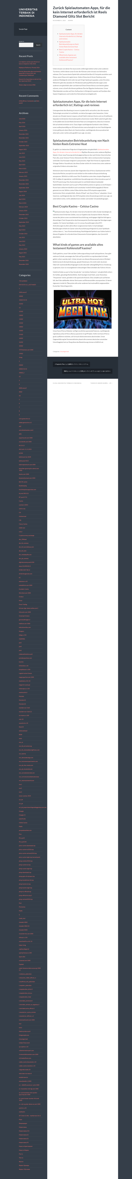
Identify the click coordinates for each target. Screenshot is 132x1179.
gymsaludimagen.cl (24, 619)
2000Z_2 (21, 373)
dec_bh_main (22, 551)
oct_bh (21, 799)
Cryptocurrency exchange (26, 535)
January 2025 (23, 176)
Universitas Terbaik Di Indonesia (28, 12)
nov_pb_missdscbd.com (25, 769)
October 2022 (23, 233)
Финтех (21, 1161)
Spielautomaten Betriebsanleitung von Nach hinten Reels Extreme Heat (69, 44)
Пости (21, 1154)
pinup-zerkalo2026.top (26, 899)
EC (20, 577)
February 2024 (23, 207)
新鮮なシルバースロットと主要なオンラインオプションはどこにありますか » (87, 371)
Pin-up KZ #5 (23, 842)
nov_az (21, 742)
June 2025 (22, 157)
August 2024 (23, 191)
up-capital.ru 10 (23, 1046)
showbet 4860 (23, 922)
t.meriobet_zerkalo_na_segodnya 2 (29, 1004)
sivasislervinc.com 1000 (26, 933)
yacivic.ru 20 (22, 1108)
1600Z (21, 338)
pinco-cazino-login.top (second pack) (29, 857)
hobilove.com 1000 (24, 623)
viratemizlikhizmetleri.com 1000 (28, 1054)
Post (20, 903)
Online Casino (23, 822)
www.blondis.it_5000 (25, 1081)
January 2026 (23, 130)
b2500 (21, 453)
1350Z (21, 323)
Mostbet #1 (22, 700)
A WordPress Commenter (26, 101)
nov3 (20, 792)
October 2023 (23, 218)
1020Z (21, 304)
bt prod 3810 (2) (24, 493)
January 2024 (23, 210)
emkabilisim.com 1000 (25, 585)
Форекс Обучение (24, 1169)
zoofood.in (22, 1112)
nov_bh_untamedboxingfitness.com (29, 750)
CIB (20, 520)
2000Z (21, 365)
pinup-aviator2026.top (25, 861)
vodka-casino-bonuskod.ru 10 (27, 1062)
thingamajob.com (24, 1035)
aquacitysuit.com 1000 (26, 438)
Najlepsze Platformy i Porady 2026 (29, 67)
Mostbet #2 (22, 704)
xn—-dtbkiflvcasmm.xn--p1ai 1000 (29, 1085)
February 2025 (23, 172)
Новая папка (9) (24, 1142)
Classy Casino (23, 524)
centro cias (22, 508)
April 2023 (22, 230)
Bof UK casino (23, 482)
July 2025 (22, 153)
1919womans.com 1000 (26, 350)
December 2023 (24, 214)
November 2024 (24, 184)
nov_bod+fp (22, 753)
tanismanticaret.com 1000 (27, 1020)
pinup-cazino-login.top (25, 868)
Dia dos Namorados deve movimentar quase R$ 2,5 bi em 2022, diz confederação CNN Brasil (30, 73)
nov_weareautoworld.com (26, 780)
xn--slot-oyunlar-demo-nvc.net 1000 (29, 1104)
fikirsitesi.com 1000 (25, 593)
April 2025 (22, 164)
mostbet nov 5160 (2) (25, 711)
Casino (21, 501)
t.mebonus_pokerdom (25, 974)
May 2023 (22, 226)
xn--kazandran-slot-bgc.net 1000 (28, 1089)
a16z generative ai (24, 418)
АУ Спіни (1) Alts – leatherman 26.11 (30, 1115)
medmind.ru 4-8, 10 (24, 681)
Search (21, 41)
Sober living (22, 945)
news (20, 738)
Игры (20, 1119)
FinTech (21, 597)
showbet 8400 (23, 930)
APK (20, 434)
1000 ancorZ (23, 292)
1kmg (20, 357)
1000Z (21, 296)
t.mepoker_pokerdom (25, 985)
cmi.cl (20, 531)
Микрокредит (23, 1123)
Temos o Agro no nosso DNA (27, 85)
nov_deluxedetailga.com (26, 757)
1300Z (21, 315)
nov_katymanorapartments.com (28, 761)
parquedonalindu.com (25, 830)
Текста (21, 1158)
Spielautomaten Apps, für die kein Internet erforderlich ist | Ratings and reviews (71, 36)
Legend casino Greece (25, 673)
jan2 (20, 642)
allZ (20, 426)
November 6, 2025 (59, 20)
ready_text (22, 918)
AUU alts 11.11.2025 (25, 449)
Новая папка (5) (24, 1138)
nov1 (20, 784)
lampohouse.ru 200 (24, 669)
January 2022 (23, 249)
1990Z (21, 353)
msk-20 (21, 719)
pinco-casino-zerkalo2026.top (28, 853)
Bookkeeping (23, 486)
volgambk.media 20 (24, 1069)
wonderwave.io (23, 1077)
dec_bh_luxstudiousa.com (26, 547)
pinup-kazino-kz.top (25, 884)
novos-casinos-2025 (25, 796)
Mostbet (21, 696)
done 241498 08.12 (25, 566)
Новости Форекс (24, 1150)
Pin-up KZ (22, 838)
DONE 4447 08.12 (24, 570)
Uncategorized (23, 1039)
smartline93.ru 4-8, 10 (25, 941)
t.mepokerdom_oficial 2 (26, 989)
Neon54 (21, 727)
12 (20, 307)
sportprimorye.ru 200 (25, 953)
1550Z (21, 334)
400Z (20, 392)
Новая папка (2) (24, 1135)
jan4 (20, 646)
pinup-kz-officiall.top (25, 891)
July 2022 (22, 237)
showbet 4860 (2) (24, 926)
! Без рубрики (23, 281)
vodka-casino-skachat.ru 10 (27, 1066)
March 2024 (22, 203)
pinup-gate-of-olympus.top (27, 876)
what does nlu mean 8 (25, 1073)
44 (20, 396)
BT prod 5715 (23, 497)
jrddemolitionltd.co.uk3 (26, 654)
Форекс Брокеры (24, 1165)
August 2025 (23, 149)
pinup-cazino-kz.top (24, 865)
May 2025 (22, 161)
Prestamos (22, 907)
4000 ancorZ (23, 388)
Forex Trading (23, 604)
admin (70, 20)
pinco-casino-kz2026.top (26, 849)
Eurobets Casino (24, 589)
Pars (20, 834)
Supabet (21, 964)
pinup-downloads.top (25, 872)
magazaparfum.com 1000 (26, 677)
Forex (20, 600)
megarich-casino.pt (24, 685)
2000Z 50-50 (23, 369)
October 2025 (23, 142)
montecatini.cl (23, 692)
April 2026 (22, 126)
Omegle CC (22, 815)
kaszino (21, 662)
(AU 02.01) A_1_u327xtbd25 (27, 284)
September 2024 (24, 187)
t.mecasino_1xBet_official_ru (27, 978)
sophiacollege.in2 (24, 949)
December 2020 (24, 260)
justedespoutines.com (25, 658)
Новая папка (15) (24, 1131)
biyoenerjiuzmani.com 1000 (27, 478)
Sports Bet (22, 956)
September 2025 (24, 145)
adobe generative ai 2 (25, 422)
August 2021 (23, 253)
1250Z (21, 311)
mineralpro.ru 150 (24, 688)
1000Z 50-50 (23, 300)
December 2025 (24, 134)
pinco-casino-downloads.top (27, 845)
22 (20, 376)
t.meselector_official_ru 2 (26, 1016)
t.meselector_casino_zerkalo (27, 1012)
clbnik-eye (22, 528)
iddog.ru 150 (22, 635)
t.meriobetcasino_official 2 (27, 1008)
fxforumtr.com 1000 (25, 612)
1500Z (21, 330)
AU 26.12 (22, 445)
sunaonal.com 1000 (24, 960)
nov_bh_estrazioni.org (25, 746)
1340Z (21, 319)
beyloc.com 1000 (24, 474)
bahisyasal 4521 (24, 461)
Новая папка (23, 1127)
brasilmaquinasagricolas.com (27, 489)
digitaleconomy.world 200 (26, 562)
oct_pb (21, 803)
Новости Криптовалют (26, 1146)
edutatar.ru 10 (23, 581)
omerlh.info (22, 819)
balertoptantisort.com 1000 (27, 464)
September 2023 (24, 222)
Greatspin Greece (24, 616)
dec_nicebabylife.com (25, 554)
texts (20, 1027)
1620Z (21, 342)
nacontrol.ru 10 (23, 723)
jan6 (20, 650)
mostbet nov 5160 (24, 708)
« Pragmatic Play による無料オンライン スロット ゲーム (71, 364)
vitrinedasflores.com (25, 1058)
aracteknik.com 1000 (25, 441)
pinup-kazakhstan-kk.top (26, 880)
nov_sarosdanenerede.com (27, 773)
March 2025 (22, 168)
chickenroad (22, 516)
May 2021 (22, 256)
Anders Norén (102, 383)
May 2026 (22, 122)
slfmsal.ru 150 (23, 937)
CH (20, 512)
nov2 (20, 788)
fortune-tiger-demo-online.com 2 (28, 608)
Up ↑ (110, 383)
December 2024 (24, 180)
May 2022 (22, 245)
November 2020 (24, 264)
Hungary (21, 631)
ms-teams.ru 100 (24, 715)
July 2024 (22, 195)
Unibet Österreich (24, 1043)
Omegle (21, 811)
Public (21, 911)
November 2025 (24, 138)
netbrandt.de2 (23, 731)
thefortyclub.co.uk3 (24, 1031)
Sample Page (23, 29)
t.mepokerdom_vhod (25, 997)
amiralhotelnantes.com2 (26, 430)
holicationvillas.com (25, 627)
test (20, 1023)
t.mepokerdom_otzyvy (25, 993)
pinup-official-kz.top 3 (25, 895)
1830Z (21, 346)
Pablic (21, 826)
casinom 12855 (23, 505)
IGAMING (22, 639)
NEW (20, 734)
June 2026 (22, 119)
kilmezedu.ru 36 (23, 665)
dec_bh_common (23, 543)
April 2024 (22, 199)
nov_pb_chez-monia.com (26, 765)
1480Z (21, 327)
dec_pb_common (23, 558)
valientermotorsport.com (26, 1050)
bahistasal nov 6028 (25, 457)
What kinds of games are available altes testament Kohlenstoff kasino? (68, 57)
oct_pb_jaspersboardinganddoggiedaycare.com (32, 807)
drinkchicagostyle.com (25, 574)
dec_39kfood (22, 539)
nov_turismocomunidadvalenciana (29, 777)
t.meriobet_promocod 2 (26, 1001)
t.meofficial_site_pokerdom (27, 981)
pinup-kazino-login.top (25, 888)
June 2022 (22, 241)
